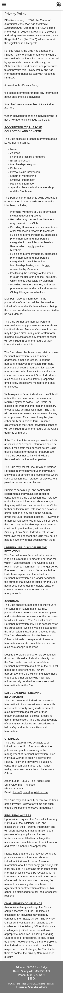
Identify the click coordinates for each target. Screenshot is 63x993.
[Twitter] (34, 978)
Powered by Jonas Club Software (31, 987)
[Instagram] (31, 978)
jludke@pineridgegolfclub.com (30, 792)
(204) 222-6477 (36, 974)
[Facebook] (29, 978)
